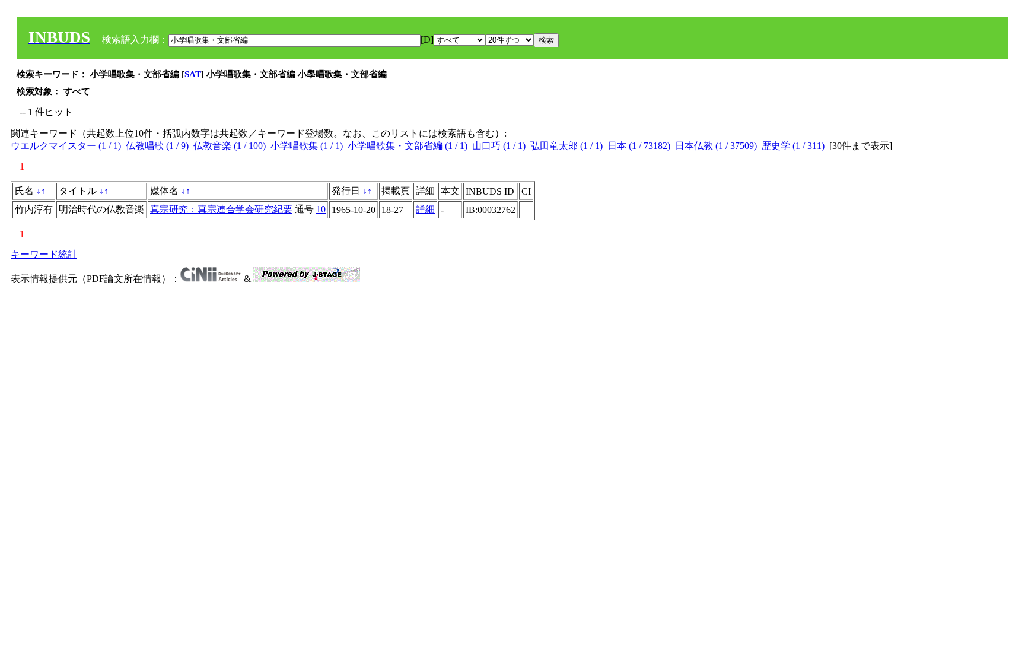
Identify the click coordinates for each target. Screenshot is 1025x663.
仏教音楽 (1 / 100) (229, 146)
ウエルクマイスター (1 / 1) (66, 146)
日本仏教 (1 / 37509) (716, 146)
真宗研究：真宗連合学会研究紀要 (221, 209)
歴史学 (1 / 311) (793, 146)
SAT (192, 74)
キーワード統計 (44, 254)
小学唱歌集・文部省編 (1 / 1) (407, 146)
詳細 (425, 209)
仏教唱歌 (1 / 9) (157, 146)
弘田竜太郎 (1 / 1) (566, 146)
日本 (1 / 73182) (638, 146)
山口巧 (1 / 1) (499, 146)
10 (321, 209)
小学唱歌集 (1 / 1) (306, 146)
